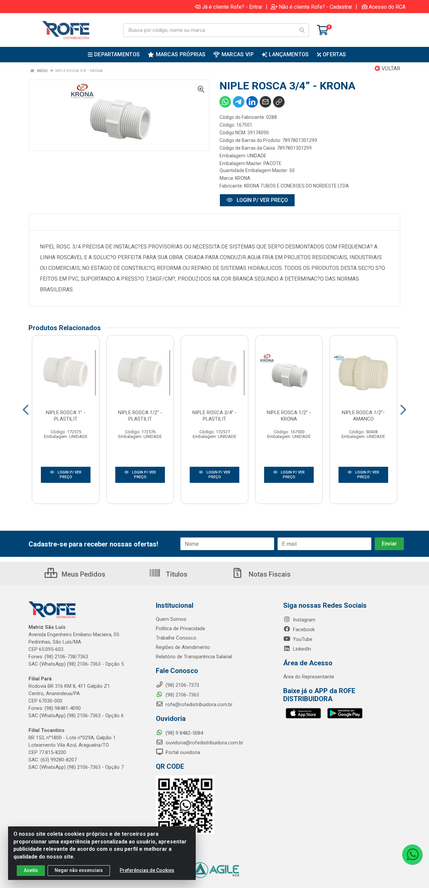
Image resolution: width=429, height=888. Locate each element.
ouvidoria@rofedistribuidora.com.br (203, 743)
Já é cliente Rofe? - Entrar (232, 6)
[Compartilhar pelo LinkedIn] (252, 101)
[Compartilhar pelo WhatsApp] (225, 101)
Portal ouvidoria (182, 752)
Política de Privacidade (180, 628)
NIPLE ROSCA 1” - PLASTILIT (65, 416)
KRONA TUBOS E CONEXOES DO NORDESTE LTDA (296, 186)
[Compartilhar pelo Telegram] (238, 101)
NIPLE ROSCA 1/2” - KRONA (289, 416)
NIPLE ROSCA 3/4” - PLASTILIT (214, 416)
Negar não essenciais (79, 870)
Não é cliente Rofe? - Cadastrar (315, 6)
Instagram (303, 620)
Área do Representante (308, 677)
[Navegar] (25, 410)
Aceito (31, 870)
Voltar (390, 68)
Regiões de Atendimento (183, 647)
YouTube (302, 639)
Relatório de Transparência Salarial (194, 657)
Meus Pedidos (82, 574)
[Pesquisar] (302, 30)
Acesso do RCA (387, 6)
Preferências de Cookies (147, 870)
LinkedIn (301, 649)
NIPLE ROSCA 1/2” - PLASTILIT (140, 416)
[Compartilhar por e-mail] (265, 101)
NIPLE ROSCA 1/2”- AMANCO (363, 416)
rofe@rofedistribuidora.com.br (198, 704)
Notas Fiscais (269, 574)
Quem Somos (171, 619)
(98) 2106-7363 (181, 695)
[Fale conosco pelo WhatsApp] (412, 854)
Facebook (303, 629)
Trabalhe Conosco (176, 638)
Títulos (175, 574)
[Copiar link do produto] (279, 101)
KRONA (242, 178)
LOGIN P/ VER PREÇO (261, 200)
